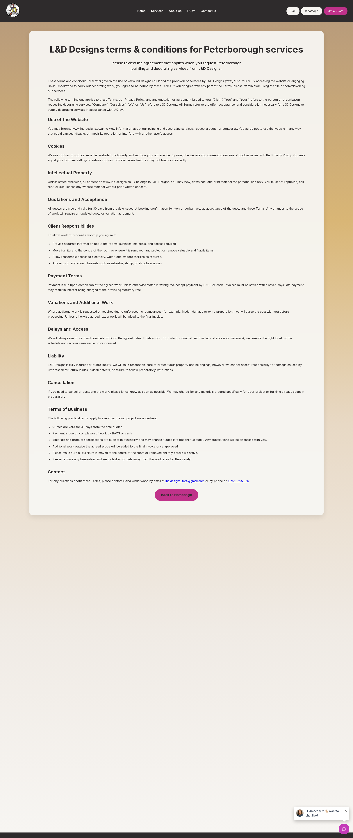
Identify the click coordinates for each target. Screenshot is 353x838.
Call (292, 10)
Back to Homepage (176, 495)
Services (157, 11)
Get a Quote (335, 10)
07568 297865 (238, 481)
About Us (175, 11)
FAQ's (191, 11)
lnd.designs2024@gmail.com (184, 481)
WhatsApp (311, 10)
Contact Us (208, 11)
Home (141, 11)
